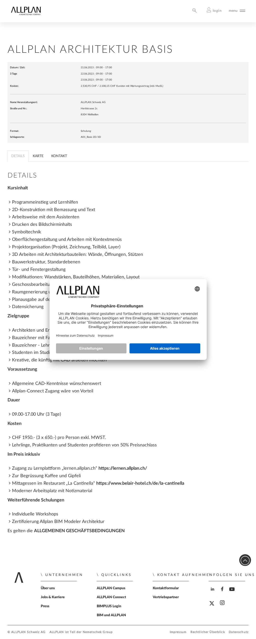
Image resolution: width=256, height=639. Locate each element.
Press (45, 606)
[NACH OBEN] (245, 560)
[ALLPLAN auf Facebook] (222, 593)
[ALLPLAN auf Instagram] (222, 607)
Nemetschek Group (98, 632)
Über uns (48, 588)
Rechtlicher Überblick (207, 632)
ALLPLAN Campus (111, 588)
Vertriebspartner (166, 597)
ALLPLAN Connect (111, 597)
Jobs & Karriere (53, 597)
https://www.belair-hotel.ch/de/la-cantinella (140, 483)
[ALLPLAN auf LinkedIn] (213, 593)
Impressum (178, 632)
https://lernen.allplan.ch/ (122, 468)
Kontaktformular (166, 588)
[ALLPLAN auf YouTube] (232, 593)
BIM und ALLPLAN (111, 615)
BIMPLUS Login (109, 606)
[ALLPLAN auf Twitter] (213, 607)
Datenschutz (238, 632)
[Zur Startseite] (26, 14)
